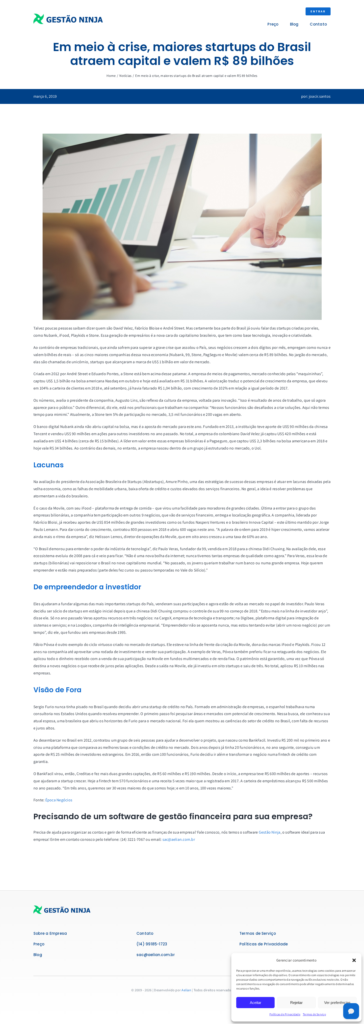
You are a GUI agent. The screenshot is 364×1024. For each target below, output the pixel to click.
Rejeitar (296, 1002)
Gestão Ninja (270, 832)
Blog (37, 954)
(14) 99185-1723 (151, 944)
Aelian (186, 990)
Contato (145, 933)
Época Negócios (58, 800)
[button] (354, 960)
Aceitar (255, 1002)
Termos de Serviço (314, 1014)
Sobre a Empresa (50, 933)
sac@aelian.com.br (178, 839)
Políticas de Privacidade (284, 1014)
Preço (38, 944)
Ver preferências (337, 1002)
